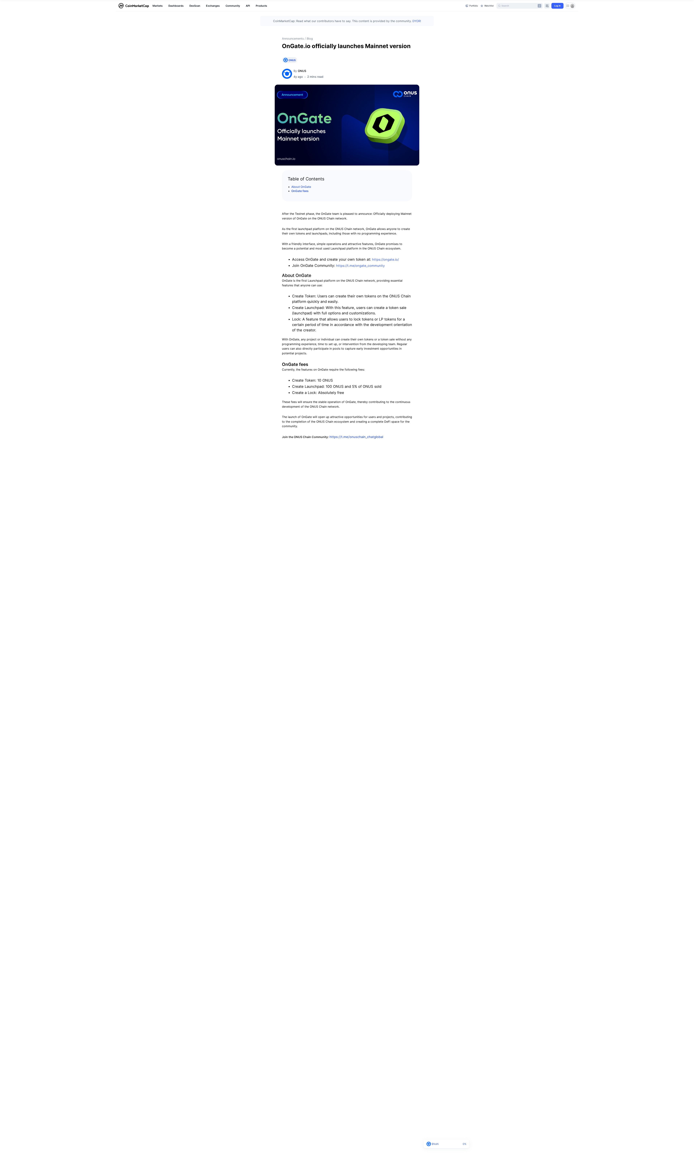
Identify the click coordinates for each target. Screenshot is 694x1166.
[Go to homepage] (134, 5)
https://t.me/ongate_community (360, 266)
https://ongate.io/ (385, 259)
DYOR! (416, 21)
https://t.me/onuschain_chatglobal (356, 437)
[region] (308, 6)
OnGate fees (300, 191)
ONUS (302, 71)
